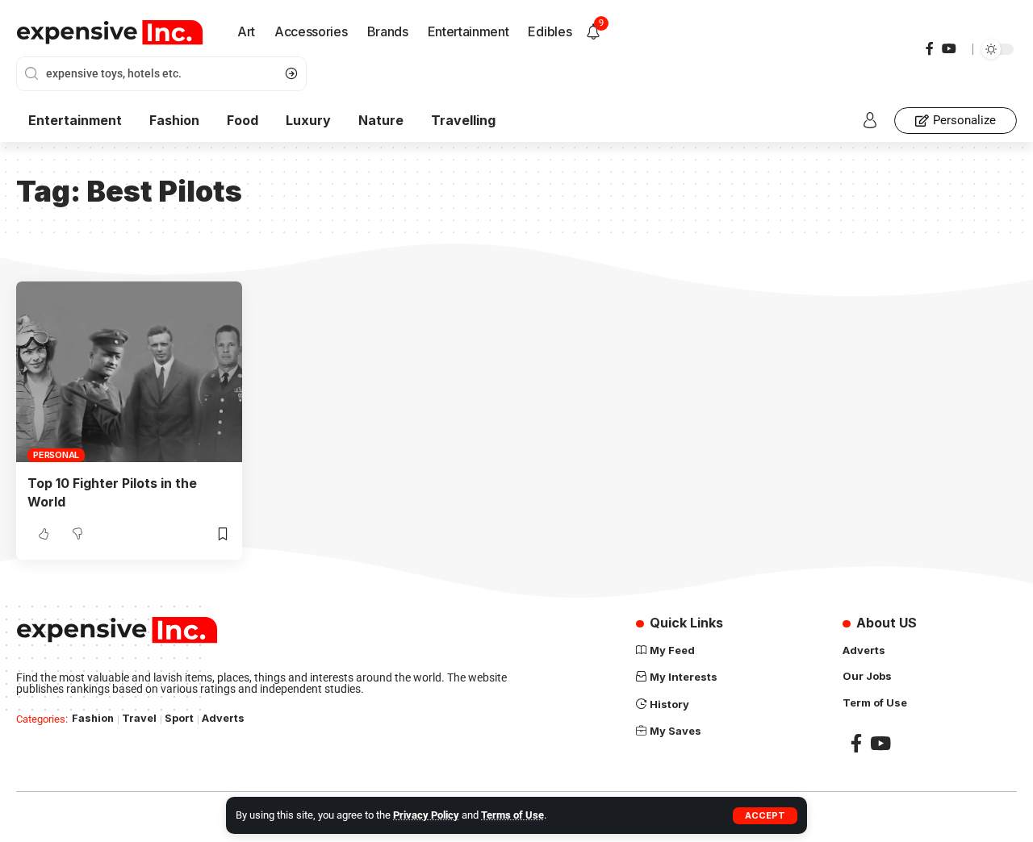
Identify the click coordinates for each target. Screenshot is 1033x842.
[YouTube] (949, 49)
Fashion (93, 718)
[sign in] (870, 120)
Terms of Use (512, 815)
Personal (56, 455)
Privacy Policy (426, 815)
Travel (139, 718)
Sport (179, 718)
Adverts (223, 718)
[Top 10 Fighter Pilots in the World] (129, 371)
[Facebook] (930, 49)
